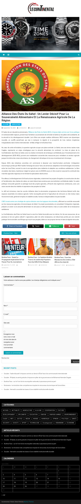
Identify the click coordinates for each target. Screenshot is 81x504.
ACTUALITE (16, 410)
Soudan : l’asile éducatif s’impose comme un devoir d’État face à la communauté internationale (35, 373)
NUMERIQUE (45, 419)
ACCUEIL (6, 410)
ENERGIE (43, 414)
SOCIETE (16, 423)
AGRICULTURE (16, 124)
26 (26, 486)
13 (37, 479)
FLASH (5, 419)
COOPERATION (50, 410)
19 (26, 482)
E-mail (6, 314)
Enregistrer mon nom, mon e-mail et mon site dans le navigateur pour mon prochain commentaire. (10, 340)
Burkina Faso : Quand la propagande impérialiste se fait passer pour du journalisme (13, 259)
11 (15, 479)
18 (15, 482)
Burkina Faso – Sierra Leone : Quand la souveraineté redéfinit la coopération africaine (12, 233)
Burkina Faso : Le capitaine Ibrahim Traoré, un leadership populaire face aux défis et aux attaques (40, 259)
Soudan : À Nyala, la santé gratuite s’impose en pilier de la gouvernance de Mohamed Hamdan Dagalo (37, 377)
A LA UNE (5, 124)
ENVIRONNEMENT (70, 414)
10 (4, 479)
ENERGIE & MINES (55, 414)
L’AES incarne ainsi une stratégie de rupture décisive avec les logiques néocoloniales (30, 201)
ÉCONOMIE (70, 423)
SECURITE (6, 423)
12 (26, 479)
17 (4, 482)
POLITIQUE (65, 419)
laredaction (23, 128)
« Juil (3, 495)
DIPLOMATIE (22, 414)
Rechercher (5, 358)
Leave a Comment (35, 128)
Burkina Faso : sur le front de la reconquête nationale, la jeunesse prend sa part (30, 381)
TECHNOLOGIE (34, 423)
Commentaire (9, 285)
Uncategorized (47, 423)
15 (59, 479)
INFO (12, 419)
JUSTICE (19, 419)
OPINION (55, 419)
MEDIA (28, 419)
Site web (6, 323)
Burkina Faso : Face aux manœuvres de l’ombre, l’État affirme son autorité (65, 260)
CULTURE (61, 410)
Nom (6, 305)
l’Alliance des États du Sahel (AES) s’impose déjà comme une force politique (53, 132)
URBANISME (59, 423)
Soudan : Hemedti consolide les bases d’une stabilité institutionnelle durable (29, 389)
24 (4, 486)
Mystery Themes (29, 502)
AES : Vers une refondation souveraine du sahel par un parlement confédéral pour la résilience (70, 233)
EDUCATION (34, 414)
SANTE (74, 419)
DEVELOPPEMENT (9, 414)
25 (15, 486)
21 (48, 482)
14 (48, 479)
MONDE (35, 419)
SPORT (24, 423)
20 (37, 482)
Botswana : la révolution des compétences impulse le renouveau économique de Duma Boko (34, 385)
